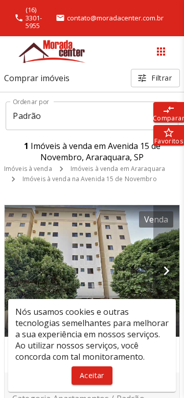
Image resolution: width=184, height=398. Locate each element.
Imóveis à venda (28, 168)
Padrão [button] (27, 115)
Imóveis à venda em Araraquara (118, 168)
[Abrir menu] (161, 51)
